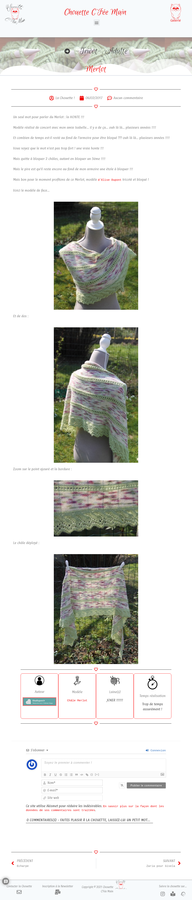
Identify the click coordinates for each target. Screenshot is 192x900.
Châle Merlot (77, 700)
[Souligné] (55, 774)
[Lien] (87, 774)
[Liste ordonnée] (66, 774)
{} (92, 774)
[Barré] (60, 774)
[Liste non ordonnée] (71, 774)
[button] (97, 22)
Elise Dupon (110, 179)
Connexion (157, 750)
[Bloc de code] (81, 774)
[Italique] (50, 774)
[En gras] (45, 774)
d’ (99, 179)
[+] (97, 774)
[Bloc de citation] (76, 774)
